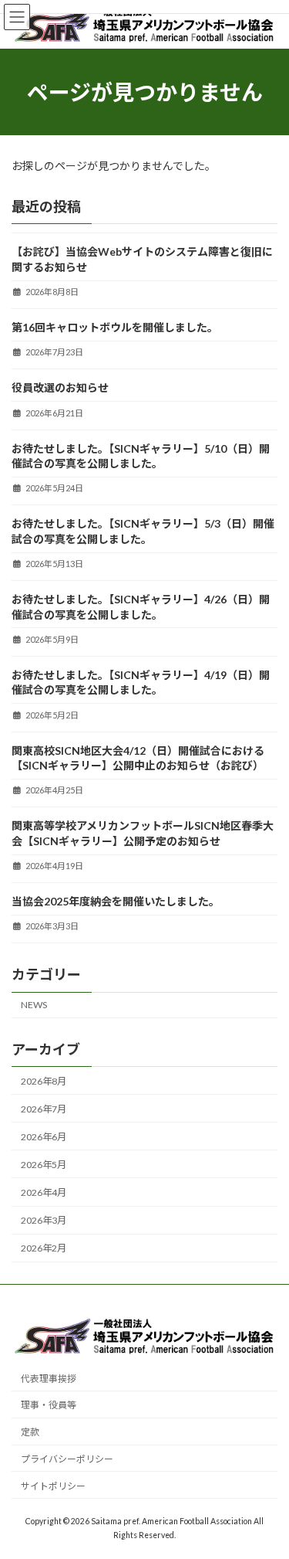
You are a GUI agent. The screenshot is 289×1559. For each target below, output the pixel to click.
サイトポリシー (53, 1486)
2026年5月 (43, 1164)
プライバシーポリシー (67, 1459)
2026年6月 (43, 1137)
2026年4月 (43, 1192)
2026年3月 (43, 1220)
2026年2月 (43, 1248)
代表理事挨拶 (48, 1378)
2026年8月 (43, 1081)
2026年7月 (43, 1109)
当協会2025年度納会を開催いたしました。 (116, 901)
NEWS (34, 1004)
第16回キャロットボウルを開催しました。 (115, 327)
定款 (30, 1432)
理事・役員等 (48, 1405)
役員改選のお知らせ (60, 387)
